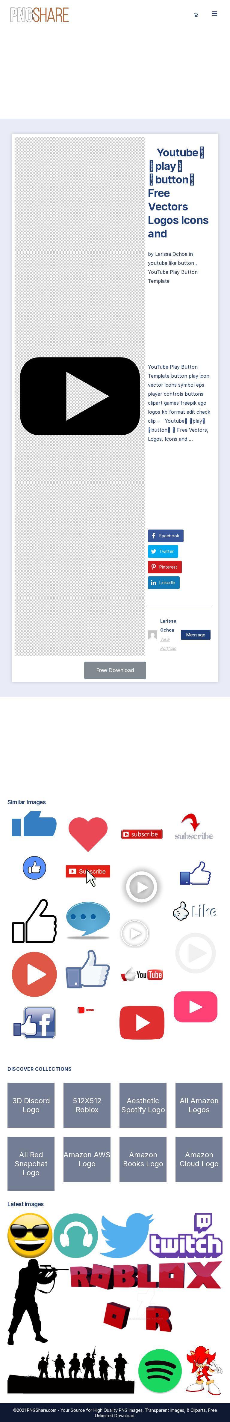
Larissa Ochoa (172, 254)
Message (195, 635)
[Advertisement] (115, 74)
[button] (115, 670)
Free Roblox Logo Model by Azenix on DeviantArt (135, 1339)
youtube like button (171, 263)
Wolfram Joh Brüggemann (100, 982)
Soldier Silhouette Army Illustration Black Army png (78, 1389)
